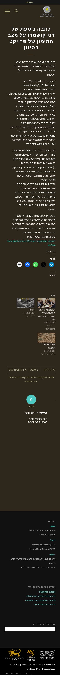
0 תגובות (34, 370)
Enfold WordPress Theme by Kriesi (41, 669)
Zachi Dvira (15, 370)
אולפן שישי (42, 377)
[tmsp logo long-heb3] (35, 11)
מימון (33, 377)
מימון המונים (23, 377)
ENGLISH (29, 2)
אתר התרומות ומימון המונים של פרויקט (40, 600)
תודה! (31, 309)
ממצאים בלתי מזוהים (47, 592)
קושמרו (12, 377)
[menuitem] (29, 2)
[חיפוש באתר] (16, 11)
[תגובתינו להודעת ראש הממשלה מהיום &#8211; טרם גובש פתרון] (46, 303)
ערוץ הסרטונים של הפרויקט (44, 604)
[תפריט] (8, 11)
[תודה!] (25, 303)
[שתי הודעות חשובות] (46, 338)
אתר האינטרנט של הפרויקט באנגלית (41, 596)
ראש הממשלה (31, 381)
